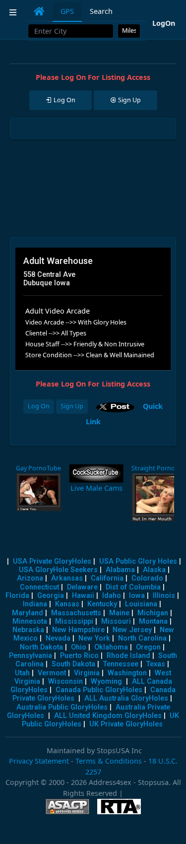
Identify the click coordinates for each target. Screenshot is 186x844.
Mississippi (74, 621)
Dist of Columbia (133, 587)
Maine (119, 613)
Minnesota (29, 621)
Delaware (82, 587)
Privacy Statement (39, 761)
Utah (22, 673)
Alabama (120, 570)
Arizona (30, 578)
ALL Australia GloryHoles (126, 698)
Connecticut (39, 587)
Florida (17, 595)
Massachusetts (76, 613)
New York (94, 638)
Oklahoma (111, 647)
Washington (127, 673)
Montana (153, 621)
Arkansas (67, 578)
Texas (155, 664)
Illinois (164, 595)
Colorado (147, 578)
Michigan (152, 613)
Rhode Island (128, 655)
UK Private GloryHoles (126, 724)
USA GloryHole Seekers (58, 570)
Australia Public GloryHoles (62, 707)
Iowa (137, 595)
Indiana (35, 604)
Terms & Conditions (108, 761)
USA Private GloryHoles (52, 561)
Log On (39, 406)
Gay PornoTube (38, 468)
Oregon (148, 647)
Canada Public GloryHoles (99, 690)
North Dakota (41, 647)
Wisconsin (65, 681)
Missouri (116, 621)
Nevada (58, 638)
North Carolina (142, 638)
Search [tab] (101, 11)
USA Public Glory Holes (138, 561)
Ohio (78, 647)
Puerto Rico (79, 655)
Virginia (87, 673)
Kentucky (102, 604)
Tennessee (120, 664)
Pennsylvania (30, 655)
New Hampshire (78, 630)
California (107, 578)
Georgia (50, 595)
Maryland (27, 613)
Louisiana (141, 604)
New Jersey (132, 630)
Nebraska (28, 630)
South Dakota (73, 664)
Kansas (67, 604)
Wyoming (106, 681)
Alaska (154, 570)
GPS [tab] (67, 11)
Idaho (111, 595)
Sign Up (72, 406)
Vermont (52, 673)
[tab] (39, 11)
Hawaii (83, 595)
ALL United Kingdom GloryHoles (108, 716)
